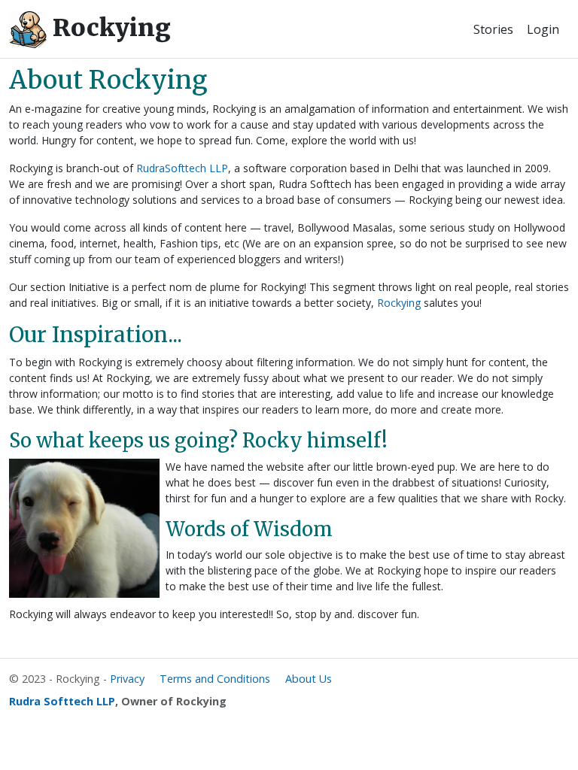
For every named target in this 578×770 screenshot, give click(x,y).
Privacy (127, 678)
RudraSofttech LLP (182, 168)
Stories (493, 29)
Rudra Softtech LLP (62, 701)
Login (543, 29)
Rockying (109, 28)
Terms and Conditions (215, 678)
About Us (308, 678)
